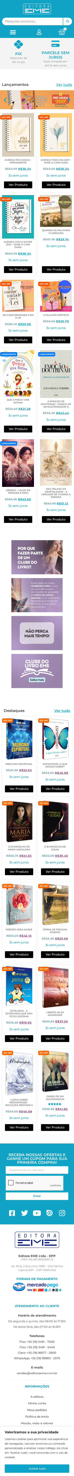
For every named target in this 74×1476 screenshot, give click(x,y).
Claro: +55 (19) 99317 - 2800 (37, 1352)
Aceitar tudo (37, 1468)
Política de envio (37, 1416)
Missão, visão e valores (37, 1423)
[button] (13, 32)
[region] (37, 1451)
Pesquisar (67, 21)
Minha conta (37, 1403)
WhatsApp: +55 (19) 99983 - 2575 (37, 1358)
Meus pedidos (37, 1410)
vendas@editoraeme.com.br (37, 1373)
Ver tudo (64, 84)
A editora (37, 1396)
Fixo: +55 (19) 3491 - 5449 (37, 1347)
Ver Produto (18, 185)
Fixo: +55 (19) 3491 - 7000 (37, 1341)
